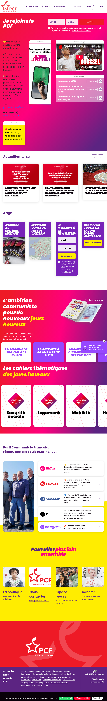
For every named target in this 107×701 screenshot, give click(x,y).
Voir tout (26, 157)
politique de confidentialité (81, 31)
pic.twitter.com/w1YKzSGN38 (17, 107)
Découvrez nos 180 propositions (18, 333)
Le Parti (44, 6)
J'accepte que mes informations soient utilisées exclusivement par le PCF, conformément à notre (76, 29)
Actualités (33, 6)
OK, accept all (66, 698)
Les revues (36, 680)
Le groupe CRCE (27, 682)
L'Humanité (62, 677)
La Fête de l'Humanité (59, 682)
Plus (101, 6)
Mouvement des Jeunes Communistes (36, 671)
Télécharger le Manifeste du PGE (34, 685)
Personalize (97, 698)
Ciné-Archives (69, 680)
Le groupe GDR (42, 682)
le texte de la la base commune (13, 135)
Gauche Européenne (42, 674)
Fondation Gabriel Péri (52, 680)
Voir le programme (94, 300)
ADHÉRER (77, 7)
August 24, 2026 (11, 115)
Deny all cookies (83, 698)
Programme (59, 6)
